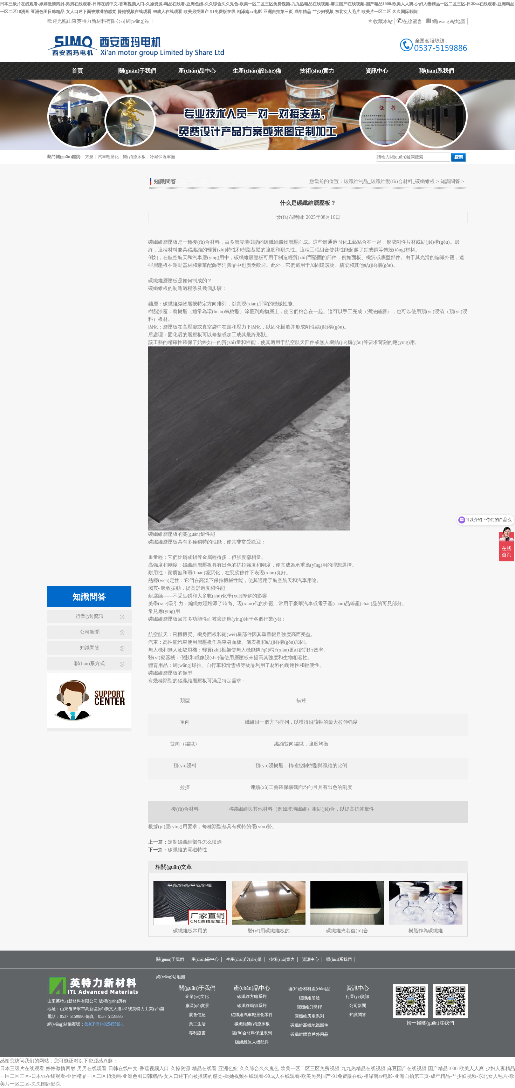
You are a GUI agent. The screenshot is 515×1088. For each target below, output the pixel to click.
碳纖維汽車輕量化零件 (252, 1014)
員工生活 (197, 1023)
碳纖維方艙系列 (252, 996)
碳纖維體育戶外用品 (309, 1034)
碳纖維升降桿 (309, 1007)
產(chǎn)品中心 (197, 71)
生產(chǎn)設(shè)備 (257, 71)
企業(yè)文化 (197, 996)
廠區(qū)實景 (197, 1005)
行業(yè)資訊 (89, 616)
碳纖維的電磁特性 (187, 849)
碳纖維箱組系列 (252, 1005)
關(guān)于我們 (137, 71)
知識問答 (89, 647)
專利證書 (197, 1032)
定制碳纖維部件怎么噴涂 (195, 842)
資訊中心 (377, 71)
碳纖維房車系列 (309, 1016)
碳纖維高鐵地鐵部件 (309, 1025)
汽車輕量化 (108, 156)
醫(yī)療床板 (134, 156)
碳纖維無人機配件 (252, 1042)
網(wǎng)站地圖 (449, 21)
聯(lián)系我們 (436, 71)
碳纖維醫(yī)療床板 (252, 1023)
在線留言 (412, 21)
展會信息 (197, 1014)
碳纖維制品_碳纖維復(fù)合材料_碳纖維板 (389, 181)
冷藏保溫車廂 (162, 156)
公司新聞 (89, 632)
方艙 (89, 156)
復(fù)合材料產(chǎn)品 (309, 988)
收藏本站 (383, 21)
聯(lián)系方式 (89, 663)
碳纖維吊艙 (309, 997)
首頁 (77, 71)
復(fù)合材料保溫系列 (252, 1032)
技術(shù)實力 (317, 71)
